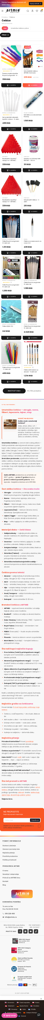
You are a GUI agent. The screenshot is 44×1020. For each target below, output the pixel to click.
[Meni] (2, 10)
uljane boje (6, 795)
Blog (4, 885)
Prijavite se (35, 820)
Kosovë (22, 1016)
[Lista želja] (37, 11)
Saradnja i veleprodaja (11, 874)
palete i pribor (25, 795)
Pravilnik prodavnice (10, 856)
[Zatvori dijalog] (41, 998)
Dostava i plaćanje (9, 845)
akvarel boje (15, 795)
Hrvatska (34, 1006)
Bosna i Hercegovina (12, 1013)
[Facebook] (20, 931)
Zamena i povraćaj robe (11, 849)
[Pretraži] (27, 11)
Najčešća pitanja (9, 853)
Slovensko (9, 1003)
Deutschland (22, 1006)
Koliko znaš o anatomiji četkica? (27, 422)
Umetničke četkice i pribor (20, 28)
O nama (5, 870)
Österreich (9, 1006)
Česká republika (23, 1003)
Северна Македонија (31, 1013)
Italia (23, 1009)
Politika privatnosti (9, 860)
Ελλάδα (32, 1009)
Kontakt (5, 881)
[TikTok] (36, 931)
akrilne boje (35, 792)
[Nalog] (32, 11)
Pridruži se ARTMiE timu (11, 878)
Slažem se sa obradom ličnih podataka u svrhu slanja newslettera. (18, 827)
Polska (35, 1003)
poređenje (29, 741)
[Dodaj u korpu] (11, 85)
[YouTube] (31, 931)
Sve (5, 28)
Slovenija (12, 1009)
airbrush (21, 792)
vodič (19, 757)
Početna (5, 17)
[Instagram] (25, 931)
